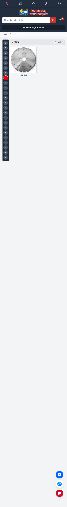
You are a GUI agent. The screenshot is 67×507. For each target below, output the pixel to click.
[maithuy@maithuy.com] (20, 3)
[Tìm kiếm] (53, 20)
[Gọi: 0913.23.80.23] (7, 3)
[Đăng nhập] (46, 3)
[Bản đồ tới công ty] (33, 3)
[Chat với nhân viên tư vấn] (59, 493)
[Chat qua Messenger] (59, 484)
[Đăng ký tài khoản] (59, 3)
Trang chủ (6, 34)
